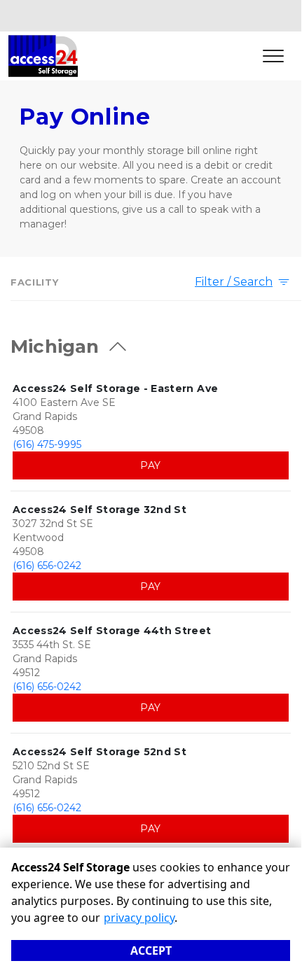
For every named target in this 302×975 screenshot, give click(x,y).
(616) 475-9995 (47, 444)
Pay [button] (150, 465)
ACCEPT (151, 950)
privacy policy (139, 917)
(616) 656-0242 (47, 565)
